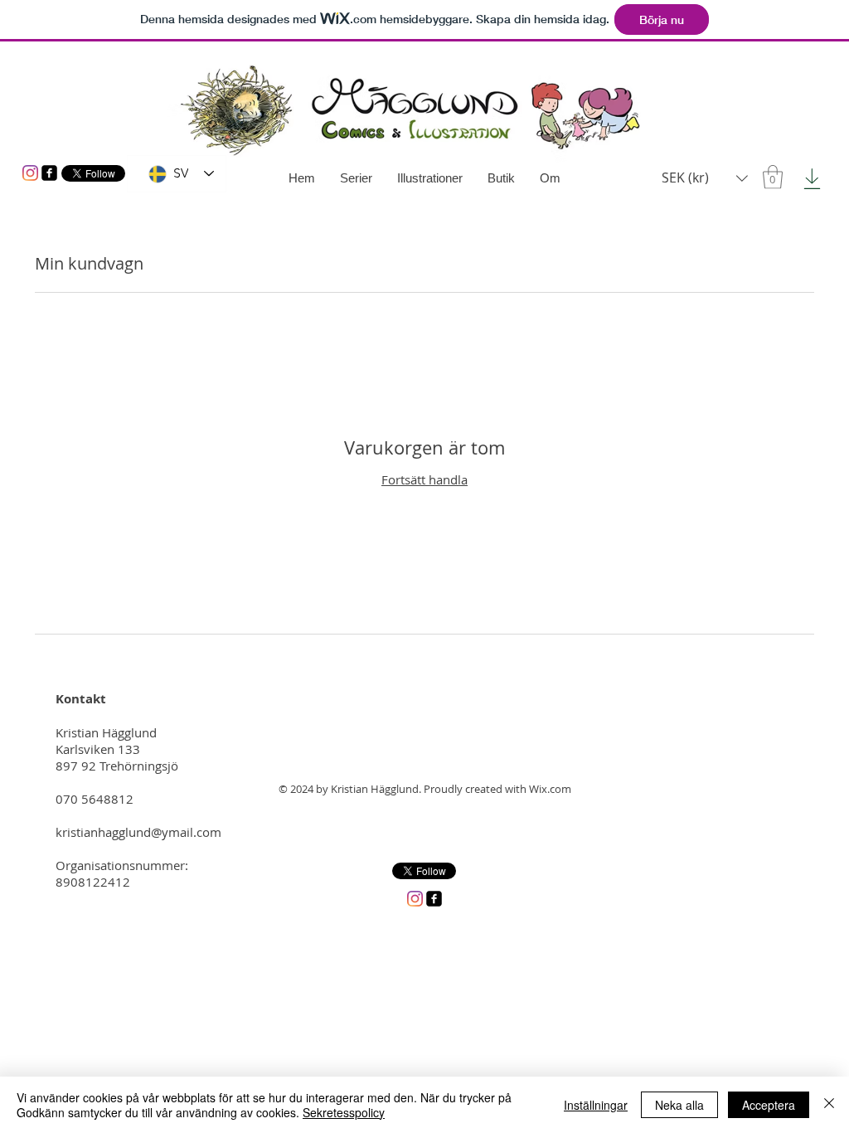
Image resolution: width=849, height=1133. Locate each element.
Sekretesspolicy (344, 1112)
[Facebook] (49, 173)
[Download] (812, 178)
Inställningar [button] (596, 1105)
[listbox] (705, 178)
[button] (773, 177)
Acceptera (768, 1105)
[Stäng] (829, 1105)
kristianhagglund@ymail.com (138, 832)
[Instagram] (30, 173)
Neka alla (679, 1105)
